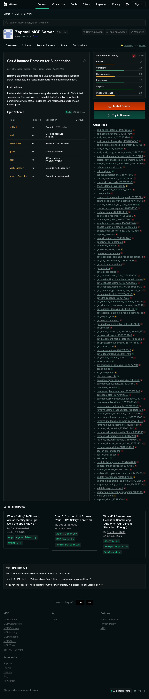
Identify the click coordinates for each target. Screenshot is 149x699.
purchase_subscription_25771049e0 (117, 402)
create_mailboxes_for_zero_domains (117, 204)
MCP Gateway (11, 628)
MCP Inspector (11, 636)
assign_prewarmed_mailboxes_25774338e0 (120, 163)
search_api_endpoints (108, 450)
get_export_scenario (108, 320)
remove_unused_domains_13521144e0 (118, 424)
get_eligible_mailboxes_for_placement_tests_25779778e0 (120, 312)
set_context (103, 458)
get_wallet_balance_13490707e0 (115, 357)
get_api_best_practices (109, 264)
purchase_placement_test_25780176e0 (118, 391)
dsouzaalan (24, 36)
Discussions (80, 45)
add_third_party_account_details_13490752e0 (120, 152)
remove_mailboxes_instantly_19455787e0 (119, 417)
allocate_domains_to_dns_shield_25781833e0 (120, 156)
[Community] (127, 4)
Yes (80, 602)
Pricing (116, 4)
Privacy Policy (108, 623)
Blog (5, 676)
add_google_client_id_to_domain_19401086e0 (120, 144)
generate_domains (107, 245)
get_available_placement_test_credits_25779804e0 (120, 290)
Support (7, 663)
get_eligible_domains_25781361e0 (116, 309)
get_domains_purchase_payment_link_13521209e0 (120, 305)
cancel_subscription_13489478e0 (115, 174)
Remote (142, 45)
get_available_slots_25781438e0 (115, 294)
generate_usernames (108, 253)
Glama (6, 14)
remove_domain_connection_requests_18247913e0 (120, 409)
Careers (7, 672)
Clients (86, 4)
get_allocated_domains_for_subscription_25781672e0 (120, 256)
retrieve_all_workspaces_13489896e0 (117, 439)
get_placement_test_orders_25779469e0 (119, 338)
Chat (54, 619)
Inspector (101, 4)
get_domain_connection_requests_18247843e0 (120, 301)
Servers (42, 4)
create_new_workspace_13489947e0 (117, 208)
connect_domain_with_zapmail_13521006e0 (120, 197)
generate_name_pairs (108, 249)
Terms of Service (110, 619)
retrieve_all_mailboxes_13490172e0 (116, 436)
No (89, 602)
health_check (104, 361)
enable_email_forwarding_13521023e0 (118, 230)
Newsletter (9, 680)
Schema (26, 45)
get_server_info (105, 346)
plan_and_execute (106, 376)
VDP (103, 628)
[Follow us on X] (144, 691)
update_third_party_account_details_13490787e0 (120, 473)
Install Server (122, 106)
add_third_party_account (110, 148)
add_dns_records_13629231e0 (113, 137)
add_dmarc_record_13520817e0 (114, 133)
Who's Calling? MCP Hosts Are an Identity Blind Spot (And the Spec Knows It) (23, 520)
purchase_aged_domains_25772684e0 (118, 380)
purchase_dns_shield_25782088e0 (116, 383)
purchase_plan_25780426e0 (112, 394)
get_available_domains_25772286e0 (117, 282)
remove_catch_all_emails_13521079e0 (118, 406)
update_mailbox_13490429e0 (113, 469)
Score (64, 45)
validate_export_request (110, 488)
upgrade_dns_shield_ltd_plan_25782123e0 (120, 480)
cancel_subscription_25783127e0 (115, 178)
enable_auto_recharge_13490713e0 (116, 223)
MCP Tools (9, 645)
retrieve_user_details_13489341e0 (115, 447)
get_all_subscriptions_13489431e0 (115, 260)
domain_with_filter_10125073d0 (114, 219)
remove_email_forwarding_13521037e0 (118, 413)
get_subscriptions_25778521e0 (114, 350)
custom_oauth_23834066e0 (112, 212)
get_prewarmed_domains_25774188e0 (118, 342)
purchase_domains (107, 387)
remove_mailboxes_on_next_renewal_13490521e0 (120, 420)
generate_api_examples (110, 241)
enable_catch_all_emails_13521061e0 (117, 226)
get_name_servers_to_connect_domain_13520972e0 (120, 331)
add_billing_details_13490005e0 (114, 129)
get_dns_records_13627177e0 (113, 297)
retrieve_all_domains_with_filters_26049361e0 (120, 432)
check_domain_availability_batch (114, 189)
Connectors (58, 4)
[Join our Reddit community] (140, 691)
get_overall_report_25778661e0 (114, 335)
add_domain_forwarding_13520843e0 (117, 141)
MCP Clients (9, 641)
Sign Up (139, 4)
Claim (35, 36)
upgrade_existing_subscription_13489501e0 (120, 484)
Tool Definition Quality (106, 55)
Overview (11, 45)
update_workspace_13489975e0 (115, 476)
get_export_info (105, 316)
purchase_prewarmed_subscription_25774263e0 (120, 398)
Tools (74, 4)
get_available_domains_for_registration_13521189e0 (120, 286)
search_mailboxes (106, 454)
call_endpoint (104, 171)
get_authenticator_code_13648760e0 (117, 275)
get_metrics (103, 327)
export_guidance (106, 234)
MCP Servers (10, 619)
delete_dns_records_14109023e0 (115, 215)
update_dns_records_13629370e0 (115, 465)
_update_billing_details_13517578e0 (116, 462)
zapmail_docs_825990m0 (111, 499)
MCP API (66, 573)
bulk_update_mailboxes (109, 167)
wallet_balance (105, 495)
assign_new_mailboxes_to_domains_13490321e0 (120, 159)
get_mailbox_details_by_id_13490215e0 (118, 324)
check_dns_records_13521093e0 (115, 182)
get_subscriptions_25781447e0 (114, 353)
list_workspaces (105, 372)
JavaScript (128, 45)
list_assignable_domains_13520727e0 (117, 364)
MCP (17, 14)
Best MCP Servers (13, 649)
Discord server (95, 585)
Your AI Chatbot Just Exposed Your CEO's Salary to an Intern (74, 518)
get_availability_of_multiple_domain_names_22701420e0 (120, 279)
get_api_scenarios (106, 271)
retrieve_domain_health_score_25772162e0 (120, 443)
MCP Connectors (12, 623)
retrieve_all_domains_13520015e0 (115, 428)
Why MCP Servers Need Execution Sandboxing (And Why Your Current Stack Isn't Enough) (118, 522)
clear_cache (103, 193)
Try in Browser (121, 115)
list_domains (103, 368)
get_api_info (103, 268)
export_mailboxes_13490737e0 (114, 238)
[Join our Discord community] (135, 691)
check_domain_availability (111, 185)
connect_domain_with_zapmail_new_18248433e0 (120, 200)
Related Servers (46, 45)
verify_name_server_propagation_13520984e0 (120, 491)
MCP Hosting (10, 632)
